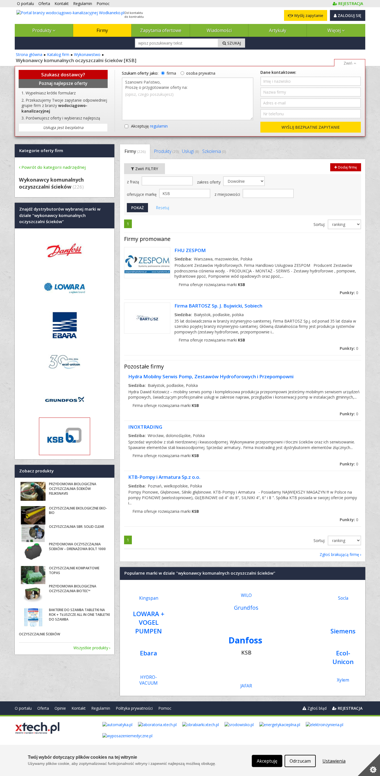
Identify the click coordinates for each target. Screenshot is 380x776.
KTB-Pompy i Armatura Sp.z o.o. (164, 477)
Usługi (190, 151)
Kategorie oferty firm (41, 150)
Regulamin (100, 708)
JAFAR (246, 686)
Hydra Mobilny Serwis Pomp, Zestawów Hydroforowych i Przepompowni (210, 376)
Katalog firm (58, 54)
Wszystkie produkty (90, 647)
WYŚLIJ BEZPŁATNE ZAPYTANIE (311, 127)
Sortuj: (320, 224)
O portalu (23, 708)
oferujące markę (142, 194)
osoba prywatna (200, 73)
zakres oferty (209, 182)
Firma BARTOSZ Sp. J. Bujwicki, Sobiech (218, 305)
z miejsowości (227, 194)
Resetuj (162, 207)
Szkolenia (214, 151)
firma (171, 73)
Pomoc (164, 708)
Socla (343, 598)
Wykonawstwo (87, 54)
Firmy (102, 30)
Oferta (43, 708)
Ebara (148, 653)
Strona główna (29, 54)
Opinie (60, 708)
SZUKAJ (233, 43)
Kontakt (78, 708)
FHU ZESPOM (190, 250)
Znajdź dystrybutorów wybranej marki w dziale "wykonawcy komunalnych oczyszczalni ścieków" (59, 215)
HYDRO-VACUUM (148, 680)
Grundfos (246, 607)
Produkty (42, 30)
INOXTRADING (145, 427)
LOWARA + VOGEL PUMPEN (148, 622)
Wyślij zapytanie (308, 15)
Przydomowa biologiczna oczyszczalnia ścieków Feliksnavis (72, 489)
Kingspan (148, 598)
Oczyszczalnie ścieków (39, 634)
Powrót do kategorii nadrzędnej (53, 167)
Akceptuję (149, 126)
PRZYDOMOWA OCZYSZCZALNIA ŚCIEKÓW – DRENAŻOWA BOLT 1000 (77, 546)
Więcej (334, 30)
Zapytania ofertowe (160, 30)
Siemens (343, 631)
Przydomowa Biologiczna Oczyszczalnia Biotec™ (72, 588)
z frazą (133, 181)
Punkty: (349, 292)
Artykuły (277, 30)
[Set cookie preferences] (369, 765)
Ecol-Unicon (343, 657)
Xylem (343, 680)
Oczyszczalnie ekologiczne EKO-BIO (78, 510)
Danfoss (245, 640)
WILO (246, 595)
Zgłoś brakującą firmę (339, 554)
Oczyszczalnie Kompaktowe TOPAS (74, 570)
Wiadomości (219, 30)
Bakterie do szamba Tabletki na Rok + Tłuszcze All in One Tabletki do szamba (79, 614)
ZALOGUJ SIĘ (349, 15)
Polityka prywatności (134, 708)
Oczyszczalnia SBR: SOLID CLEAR (76, 526)
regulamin (159, 126)
